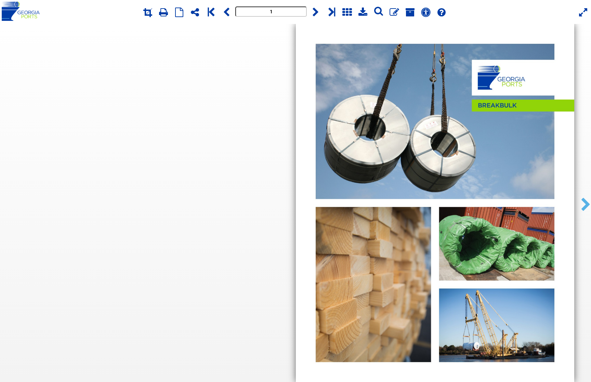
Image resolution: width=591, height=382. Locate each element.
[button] (584, 203)
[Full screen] (583, 12)
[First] (211, 12)
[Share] (195, 12)
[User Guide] (441, 12)
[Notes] (394, 12)
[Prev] (226, 12)
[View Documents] (410, 12)
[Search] (378, 12)
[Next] (316, 12)
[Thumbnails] (347, 12)
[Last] (331, 12)
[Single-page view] (179, 12)
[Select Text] (426, 12)
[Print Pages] (163, 12)
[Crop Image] (148, 12)
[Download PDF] (363, 12)
